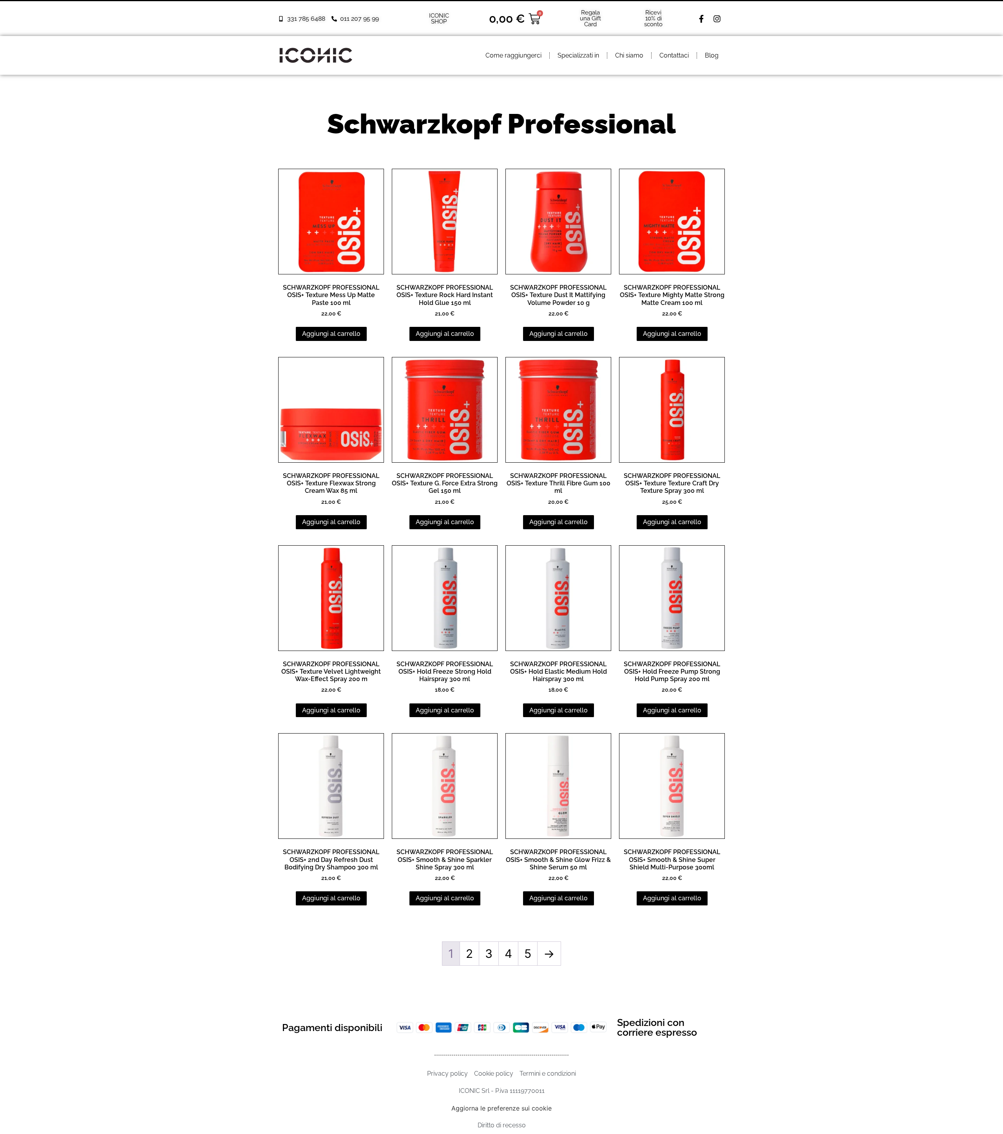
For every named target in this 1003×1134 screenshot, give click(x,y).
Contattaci (674, 55)
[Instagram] (717, 19)
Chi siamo (629, 55)
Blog (712, 55)
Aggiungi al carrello (331, 333)
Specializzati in (578, 55)
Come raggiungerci (513, 55)
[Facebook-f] (701, 19)
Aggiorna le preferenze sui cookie (501, 1108)
